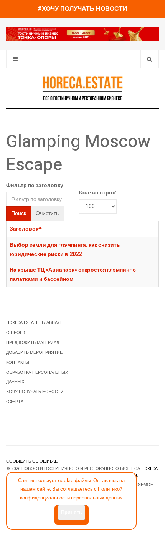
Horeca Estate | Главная (33, 322)
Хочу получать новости (35, 391)
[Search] (149, 59)
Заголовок (24, 229)
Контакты (17, 362)
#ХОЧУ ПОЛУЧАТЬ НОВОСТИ (82, 8)
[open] (15, 59)
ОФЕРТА (14, 401)
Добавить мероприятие (34, 352)
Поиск (18, 213)
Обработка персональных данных (37, 377)
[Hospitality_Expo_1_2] (82, 34)
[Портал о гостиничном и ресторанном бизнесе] (82, 88)
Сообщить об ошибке (32, 461)
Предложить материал (32, 342)
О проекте (18, 332)
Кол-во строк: (98, 193)
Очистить (47, 213)
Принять (71, 512)
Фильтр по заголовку (34, 185)
